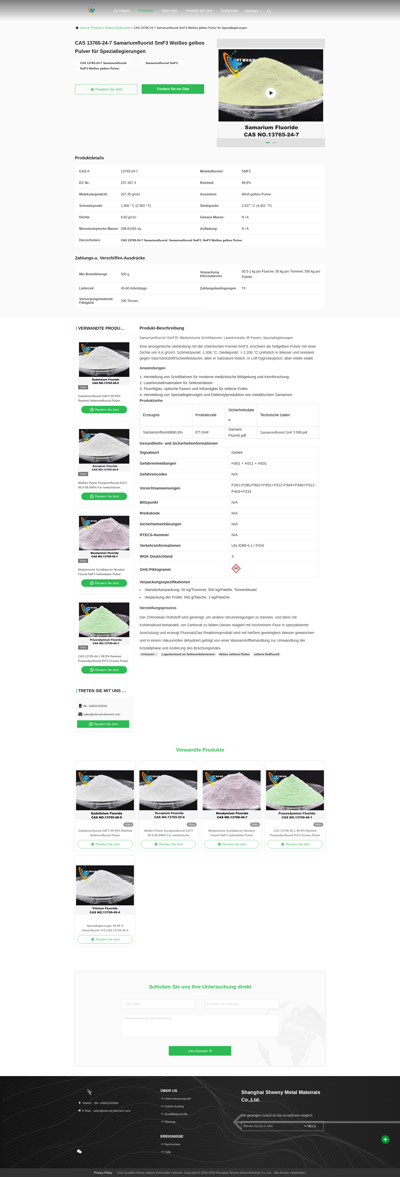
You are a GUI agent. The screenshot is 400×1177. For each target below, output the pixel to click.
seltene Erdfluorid (266, 654)
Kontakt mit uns (199, 11)
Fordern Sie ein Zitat (173, 89)
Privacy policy (103, 1172)
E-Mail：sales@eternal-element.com (105, 1110)
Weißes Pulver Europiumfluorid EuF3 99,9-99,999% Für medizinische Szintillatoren (102, 487)
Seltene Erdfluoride (117, 27)
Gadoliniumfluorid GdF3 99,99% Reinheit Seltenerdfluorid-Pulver (105, 833)
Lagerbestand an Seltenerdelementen (188, 654)
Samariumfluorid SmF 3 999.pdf (283, 432)
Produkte (145, 11)
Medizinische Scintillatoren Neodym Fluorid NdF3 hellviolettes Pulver (231, 833)
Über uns (170, 11)
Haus (83, 27)
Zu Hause (122, 11)
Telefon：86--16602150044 (99, 1103)
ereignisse (229, 11)
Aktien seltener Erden (234, 654)
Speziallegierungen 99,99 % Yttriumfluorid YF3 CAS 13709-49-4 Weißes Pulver (105, 928)
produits (96, 27)
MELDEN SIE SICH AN (313, 1126)
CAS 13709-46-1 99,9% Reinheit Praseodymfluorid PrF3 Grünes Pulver (295, 833)
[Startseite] (91, 10)
